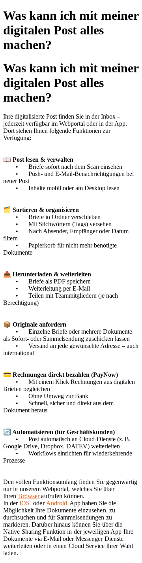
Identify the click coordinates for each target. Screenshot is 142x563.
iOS (25, 503)
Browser (29, 496)
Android (56, 503)
